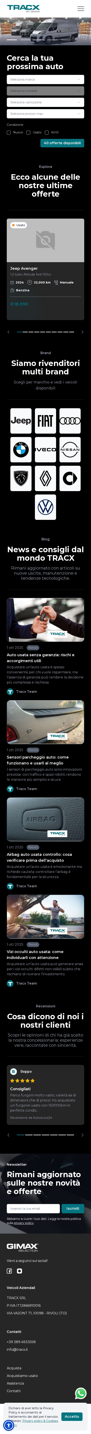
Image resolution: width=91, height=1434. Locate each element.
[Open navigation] (80, 8)
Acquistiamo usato (22, 1376)
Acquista (14, 1368)
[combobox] (45, 79)
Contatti (14, 1391)
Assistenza (15, 1383)
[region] (45, 276)
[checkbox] (9, 132)
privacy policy (24, 1223)
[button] (8, 1425)
